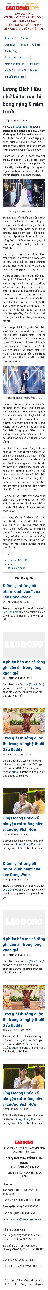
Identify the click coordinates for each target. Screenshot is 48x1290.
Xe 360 (9, 70)
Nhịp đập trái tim (14, 64)
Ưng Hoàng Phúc (27, 844)
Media (33, 70)
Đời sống (10, 44)
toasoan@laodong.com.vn (25, 1219)
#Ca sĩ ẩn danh (16, 568)
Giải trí (36, 44)
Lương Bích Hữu (23, 127)
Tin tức (23, 44)
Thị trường (11, 51)
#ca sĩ (11, 564)
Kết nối (21, 70)
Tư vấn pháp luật (14, 76)
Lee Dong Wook (12, 612)
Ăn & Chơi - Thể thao (17, 57)
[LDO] (24, 645)
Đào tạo (25, 38)
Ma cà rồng (36, 684)
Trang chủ (10, 38)
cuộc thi (17, 771)
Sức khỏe (34, 64)
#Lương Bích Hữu (18, 560)
